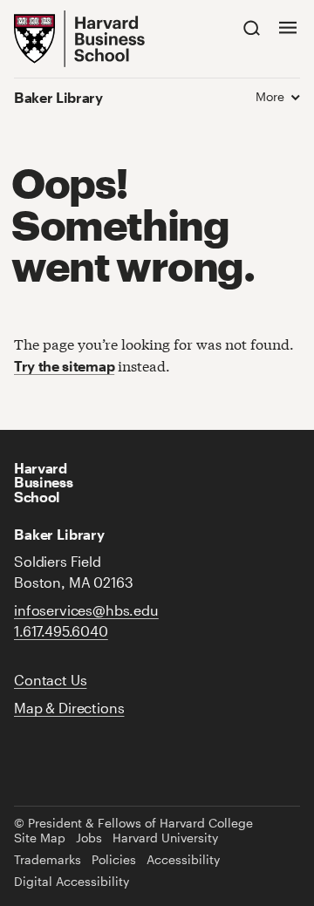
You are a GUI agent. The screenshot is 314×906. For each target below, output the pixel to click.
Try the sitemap (64, 366)
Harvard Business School (43, 482)
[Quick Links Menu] (288, 27)
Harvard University (165, 838)
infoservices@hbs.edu (86, 610)
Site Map (39, 838)
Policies (114, 860)
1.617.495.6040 (61, 631)
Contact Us (50, 679)
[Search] (252, 27)
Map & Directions (69, 707)
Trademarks (47, 860)
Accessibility (183, 860)
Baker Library (58, 97)
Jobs (89, 838)
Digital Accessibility (71, 882)
